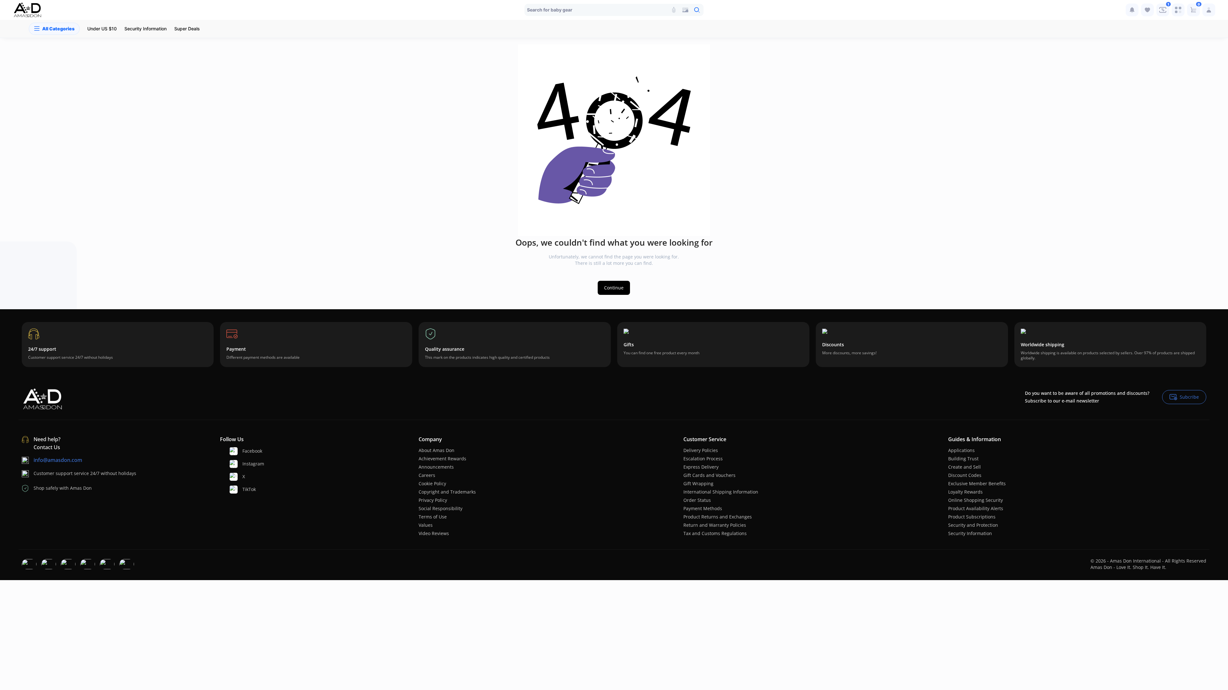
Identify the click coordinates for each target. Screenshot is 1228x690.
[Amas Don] (27, 10)
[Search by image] (685, 9)
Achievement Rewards (442, 459)
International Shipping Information (720, 492)
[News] (1132, 10)
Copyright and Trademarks (447, 492)
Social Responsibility (440, 508)
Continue (614, 288)
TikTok (249, 489)
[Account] (1208, 10)
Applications (961, 450)
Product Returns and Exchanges (717, 517)
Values (426, 525)
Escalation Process (703, 459)
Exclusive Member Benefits (977, 483)
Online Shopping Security (975, 500)
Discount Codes (964, 475)
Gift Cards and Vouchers (709, 475)
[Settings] (1178, 10)
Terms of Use (433, 517)
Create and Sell (964, 467)
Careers (427, 475)
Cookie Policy (432, 483)
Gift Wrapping (698, 483)
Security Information (970, 533)
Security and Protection (973, 525)
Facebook (252, 451)
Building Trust (963, 459)
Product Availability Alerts (975, 508)
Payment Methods (702, 508)
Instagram (253, 464)
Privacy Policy (433, 500)
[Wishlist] (1147, 10)
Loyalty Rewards (965, 492)
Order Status (697, 500)
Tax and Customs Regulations (715, 533)
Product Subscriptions (972, 517)
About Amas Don (436, 450)
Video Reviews (434, 533)
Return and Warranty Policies (714, 525)
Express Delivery (701, 467)
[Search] (673, 9)
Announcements (436, 467)
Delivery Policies (700, 450)
